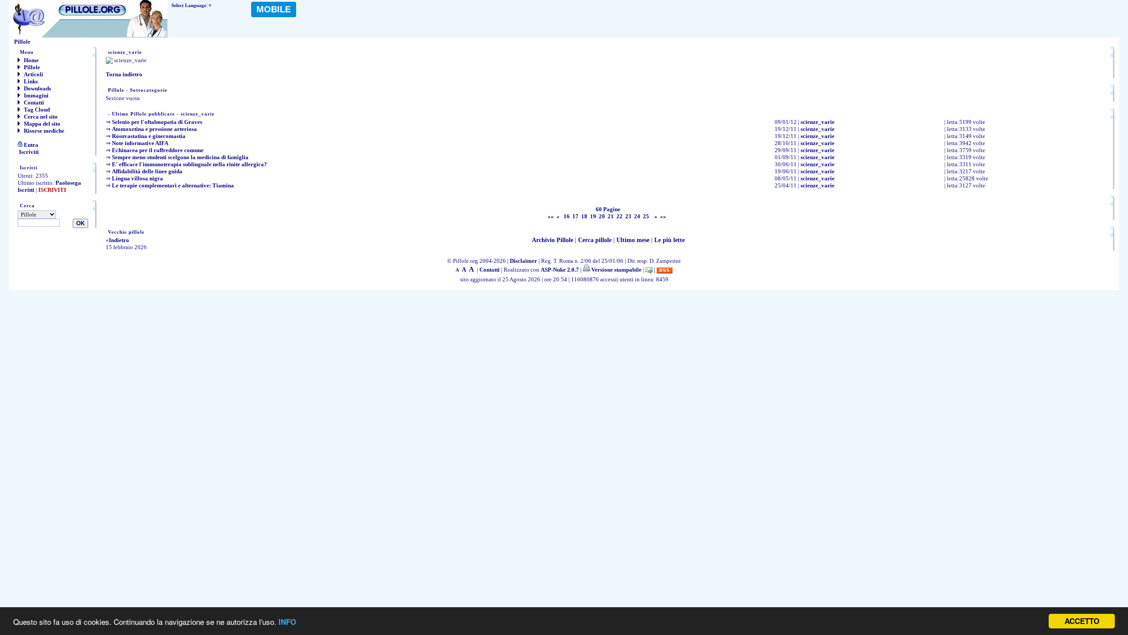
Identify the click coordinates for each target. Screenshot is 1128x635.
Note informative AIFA (140, 143)
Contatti (33, 102)
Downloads (36, 88)
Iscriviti (28, 152)
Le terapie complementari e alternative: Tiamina (173, 185)
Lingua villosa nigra (137, 178)
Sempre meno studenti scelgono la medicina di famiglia (180, 157)
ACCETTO (1082, 621)
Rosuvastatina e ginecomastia (149, 136)
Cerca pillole (595, 240)
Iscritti (26, 190)
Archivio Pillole (552, 240)
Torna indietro (124, 74)
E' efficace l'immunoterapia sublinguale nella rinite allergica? (189, 164)
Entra (30, 145)
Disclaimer (523, 261)
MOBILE (273, 9)
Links (30, 81)
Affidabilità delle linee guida (147, 171)
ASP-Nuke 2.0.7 (560, 269)
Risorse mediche (43, 130)
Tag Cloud (36, 109)
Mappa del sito (41, 123)
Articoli (32, 74)
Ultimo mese (632, 240)
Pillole (31, 67)
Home (30, 60)
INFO (287, 621)
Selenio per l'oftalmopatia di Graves (157, 122)
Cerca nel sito (40, 116)
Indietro (119, 240)
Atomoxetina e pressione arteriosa (154, 129)
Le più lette (669, 240)
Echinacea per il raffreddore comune (158, 150)
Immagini (35, 95)
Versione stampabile (616, 269)
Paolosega (68, 182)
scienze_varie (818, 122)
